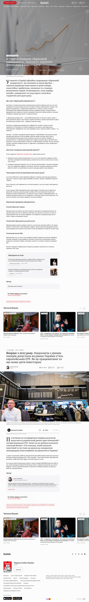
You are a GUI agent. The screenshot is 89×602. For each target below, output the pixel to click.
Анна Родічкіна (14, 366)
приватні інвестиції (11, 507)
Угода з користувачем (16, 575)
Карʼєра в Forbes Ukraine (30, 575)
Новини (16, 6)
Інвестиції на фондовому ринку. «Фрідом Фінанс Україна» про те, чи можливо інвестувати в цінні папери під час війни (26, 260)
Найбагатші (76, 6)
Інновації (34, 6)
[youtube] (84, 554)
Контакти (6, 575)
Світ (51, 6)
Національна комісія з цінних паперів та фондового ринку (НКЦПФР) (29, 504)
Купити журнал (23, 2)
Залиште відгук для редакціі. (14, 295)
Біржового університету (24, 154)
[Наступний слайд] (84, 308)
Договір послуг (7, 578)
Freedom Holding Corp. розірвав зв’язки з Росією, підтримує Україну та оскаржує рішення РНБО (25, 270)
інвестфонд (51, 504)
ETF (47, 504)
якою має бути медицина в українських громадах (19, 334)
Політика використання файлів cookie (30, 580)
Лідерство (62, 6)
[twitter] (72, 554)
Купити (18, 569)
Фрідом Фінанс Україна (24, 301)
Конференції (33, 2)
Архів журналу (7, 588)
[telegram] (81, 554)
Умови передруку (23, 578)
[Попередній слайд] (80, 514)
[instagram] (78, 554)
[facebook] (75, 554)
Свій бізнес (41, 6)
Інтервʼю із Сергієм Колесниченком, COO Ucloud (57, 335)
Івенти (15, 578)
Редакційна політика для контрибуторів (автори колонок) (18, 585)
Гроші (28, 6)
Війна (47, 6)
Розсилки (33, 578)
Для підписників (8, 6)
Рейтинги (69, 6)
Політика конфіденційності (10, 580)
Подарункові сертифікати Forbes (12, 590)
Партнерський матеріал (12, 69)
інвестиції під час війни (22, 507)
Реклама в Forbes (17, 588)
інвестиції (9, 504)
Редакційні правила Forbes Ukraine (12, 583)
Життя (56, 6)
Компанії (23, 6)
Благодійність (28, 588)
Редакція (26, 583)
